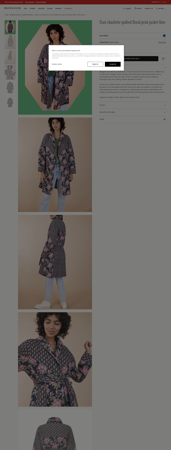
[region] (86, 58)
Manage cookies (57, 64)
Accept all (113, 64)
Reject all (95, 64)
